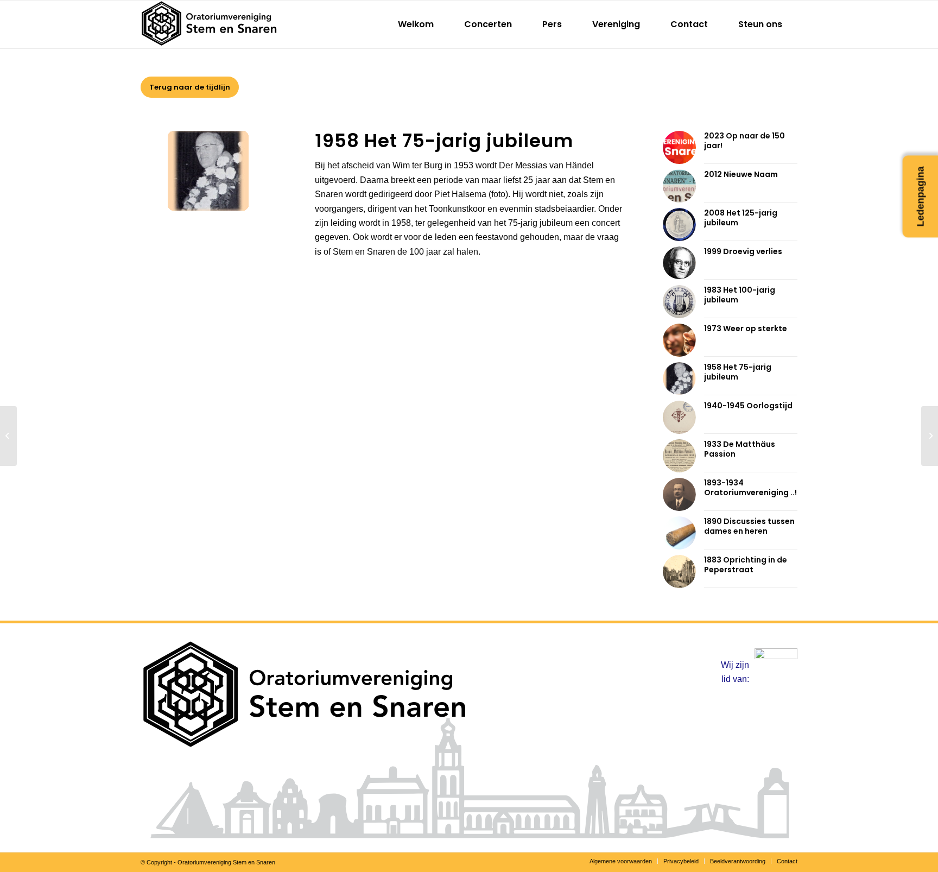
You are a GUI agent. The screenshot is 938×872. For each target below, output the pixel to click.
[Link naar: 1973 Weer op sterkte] (679, 340)
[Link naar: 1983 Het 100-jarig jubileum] (679, 301)
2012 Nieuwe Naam (741, 174)
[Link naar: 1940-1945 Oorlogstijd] (679, 417)
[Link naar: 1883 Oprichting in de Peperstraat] (679, 571)
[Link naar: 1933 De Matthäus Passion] (679, 455)
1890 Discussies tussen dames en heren (749, 526)
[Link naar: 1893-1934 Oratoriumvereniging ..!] (679, 494)
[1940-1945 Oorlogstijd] (8, 436)
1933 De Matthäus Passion (739, 449)
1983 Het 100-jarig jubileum (739, 295)
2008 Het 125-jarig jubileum (740, 217)
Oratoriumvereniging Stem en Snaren (226, 862)
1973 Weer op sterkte (745, 328)
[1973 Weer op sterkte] (929, 436)
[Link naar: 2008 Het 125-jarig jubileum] (679, 224)
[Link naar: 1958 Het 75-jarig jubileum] (679, 378)
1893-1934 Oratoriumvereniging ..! (750, 487)
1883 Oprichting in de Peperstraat (745, 564)
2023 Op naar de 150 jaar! (744, 140)
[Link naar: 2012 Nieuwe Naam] (679, 186)
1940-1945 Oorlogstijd (748, 405)
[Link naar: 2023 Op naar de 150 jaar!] (679, 147)
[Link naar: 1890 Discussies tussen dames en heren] (679, 532)
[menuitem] (416, 24)
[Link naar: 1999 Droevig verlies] (679, 263)
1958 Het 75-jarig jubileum (737, 372)
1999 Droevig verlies (743, 251)
